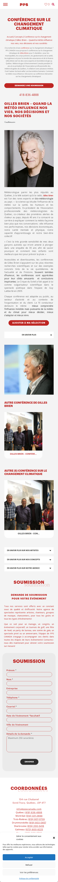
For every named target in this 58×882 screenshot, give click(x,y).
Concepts (19, 36)
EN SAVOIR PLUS (29, 335)
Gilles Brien (24, 53)
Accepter (29, 857)
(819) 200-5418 (35, 826)
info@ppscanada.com (29, 809)
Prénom (11, 670)
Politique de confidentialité (29, 878)
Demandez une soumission (29, 85)
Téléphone (12, 698)
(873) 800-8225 (34, 830)
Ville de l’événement (17, 725)
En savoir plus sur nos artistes (22, 550)
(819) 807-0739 (36, 819)
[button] (54, 837)
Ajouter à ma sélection (28, 323)
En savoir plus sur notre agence (23, 568)
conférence (25, 48)
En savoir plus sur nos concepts (23, 559)
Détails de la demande (19, 734)
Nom (9, 680)
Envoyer (29, 762)
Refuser (29, 864)
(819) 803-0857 (37, 823)
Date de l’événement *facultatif (23, 716)
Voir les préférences (29, 872)
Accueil (10, 36)
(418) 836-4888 (33, 812)
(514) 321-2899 (34, 816)
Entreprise (12, 689)
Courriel (11, 707)
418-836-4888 (29, 95)
